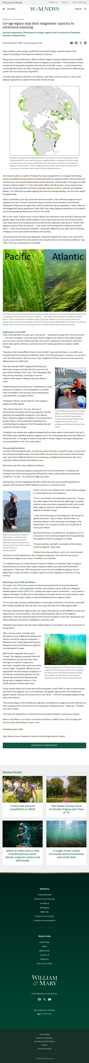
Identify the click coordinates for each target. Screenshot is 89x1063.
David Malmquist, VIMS (13, 43)
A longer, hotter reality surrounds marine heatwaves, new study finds (66, 854)
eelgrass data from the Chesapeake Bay (49, 191)
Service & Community (44, 916)
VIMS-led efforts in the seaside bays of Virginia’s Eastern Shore (45, 457)
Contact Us (53, 2)
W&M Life (44, 912)
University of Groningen (65, 521)
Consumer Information (44, 1038)
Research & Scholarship (13, 20)
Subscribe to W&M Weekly (44, 745)
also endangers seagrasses (43, 555)
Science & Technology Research (45, 736)
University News (44, 895)
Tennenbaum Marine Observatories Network (34, 182)
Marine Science (14, 736)
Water (17, 719)
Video (44, 946)
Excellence (44, 903)
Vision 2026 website (19, 722)
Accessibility (44, 1034)
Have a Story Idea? (79, 2)
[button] (80, 9)
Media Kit (65, 2)
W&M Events (44, 951)
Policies (44, 1045)
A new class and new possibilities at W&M (22, 807)
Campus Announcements (44, 920)
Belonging (44, 908)
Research (26, 736)
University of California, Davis (31, 355)
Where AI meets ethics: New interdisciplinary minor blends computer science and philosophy (22, 855)
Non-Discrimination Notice (44, 1042)
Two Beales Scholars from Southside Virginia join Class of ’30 (66, 809)
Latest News (44, 942)
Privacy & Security (44, 1049)
